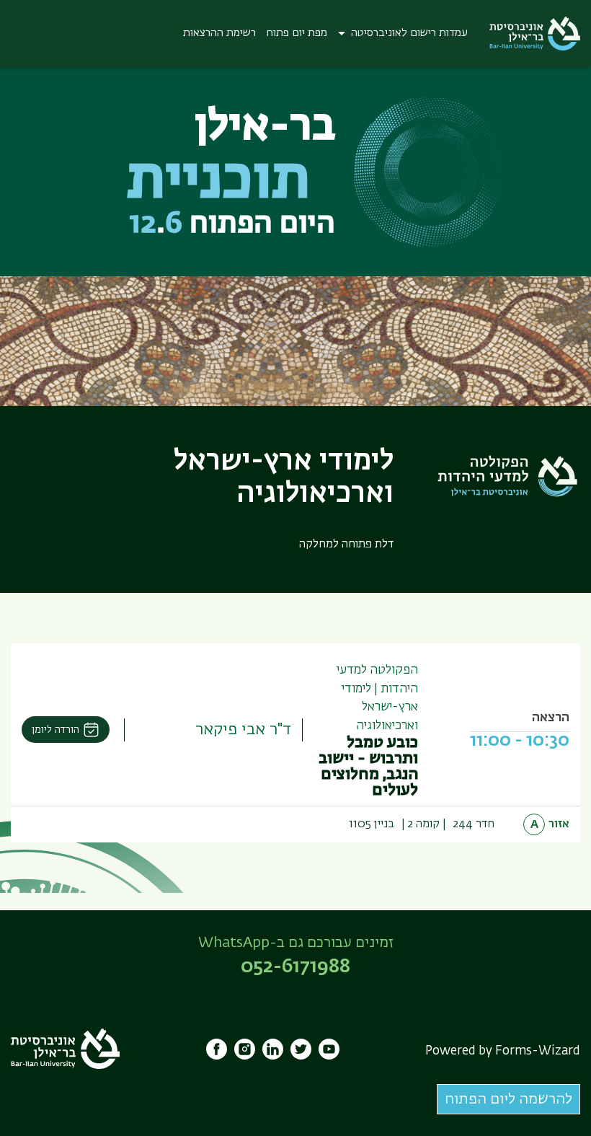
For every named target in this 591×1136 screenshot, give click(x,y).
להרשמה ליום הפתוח (508, 1099)
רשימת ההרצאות (219, 32)
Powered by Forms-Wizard (502, 1051)
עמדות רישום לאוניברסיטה (409, 32)
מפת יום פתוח (297, 32)
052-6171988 (295, 967)
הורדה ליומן (55, 730)
